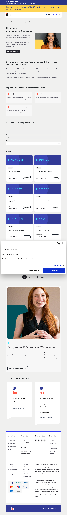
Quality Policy (25, 464)
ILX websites (52, 436)
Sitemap (11, 464)
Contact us (25, 436)
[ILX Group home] (8, 14)
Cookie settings (32, 270)
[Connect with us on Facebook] (39, 440)
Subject (8, 129)
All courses (12, 440)
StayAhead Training (52, 452)
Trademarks (25, 466)
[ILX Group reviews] (18, 491)
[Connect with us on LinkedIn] (44, 440)
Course (8, 134)
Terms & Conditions (13, 469)
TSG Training (53, 448)
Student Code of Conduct (27, 473)
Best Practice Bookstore (53, 444)
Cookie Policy (12, 474)
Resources (12, 449)
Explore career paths (16, 368)
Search (8, 140)
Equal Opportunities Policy (26, 470)
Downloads (12, 443)
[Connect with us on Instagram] (42, 440)
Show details (58, 265)
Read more (26, 177)
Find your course (11, 51)
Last (42, 277)
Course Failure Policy (27, 476)
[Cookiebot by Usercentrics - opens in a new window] (58, 243)
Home (8, 22)
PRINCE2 (52, 440)
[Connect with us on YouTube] (36, 440)
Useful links (12, 466)
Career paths (13, 446)
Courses (13, 22)
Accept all (55, 270)
